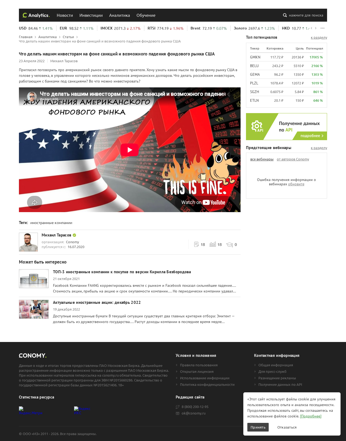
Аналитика (119, 15)
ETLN (254, 100)
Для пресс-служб (272, 371)
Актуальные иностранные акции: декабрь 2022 (97, 302)
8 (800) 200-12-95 (195, 407)
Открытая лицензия (197, 371)
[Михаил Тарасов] (28, 242)
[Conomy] (36, 15)
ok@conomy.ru (193, 413)
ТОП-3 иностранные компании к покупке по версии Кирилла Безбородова (122, 271)
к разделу (319, 37)
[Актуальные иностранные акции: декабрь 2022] (34, 309)
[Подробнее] (310, 416)
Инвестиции (91, 15)
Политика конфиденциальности (207, 384)
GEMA (255, 74)
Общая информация (275, 365)
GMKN (255, 57)
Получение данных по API (280, 384)
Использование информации (204, 378)
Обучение (146, 15)
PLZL (254, 83)
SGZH (254, 91)
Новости (65, 15)
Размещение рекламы (277, 378)
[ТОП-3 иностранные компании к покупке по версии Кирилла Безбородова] (34, 278)
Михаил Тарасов (64, 60)
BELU (254, 65)
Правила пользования (199, 365)
